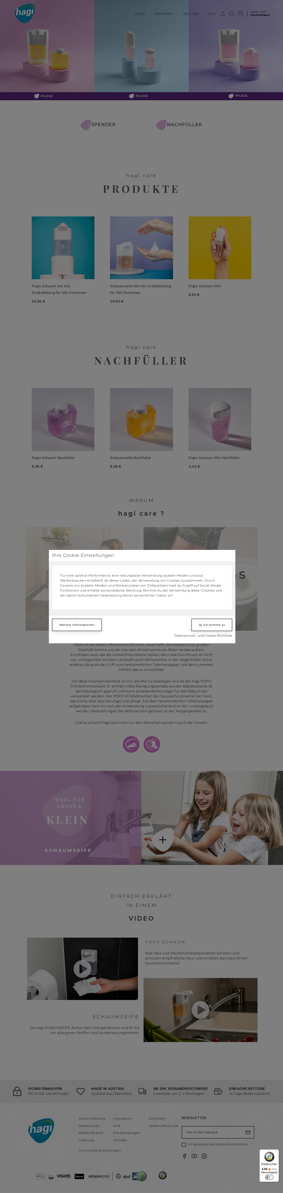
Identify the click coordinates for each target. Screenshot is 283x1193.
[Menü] (276, 1152)
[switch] (269, 1177)
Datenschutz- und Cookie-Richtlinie (203, 636)
